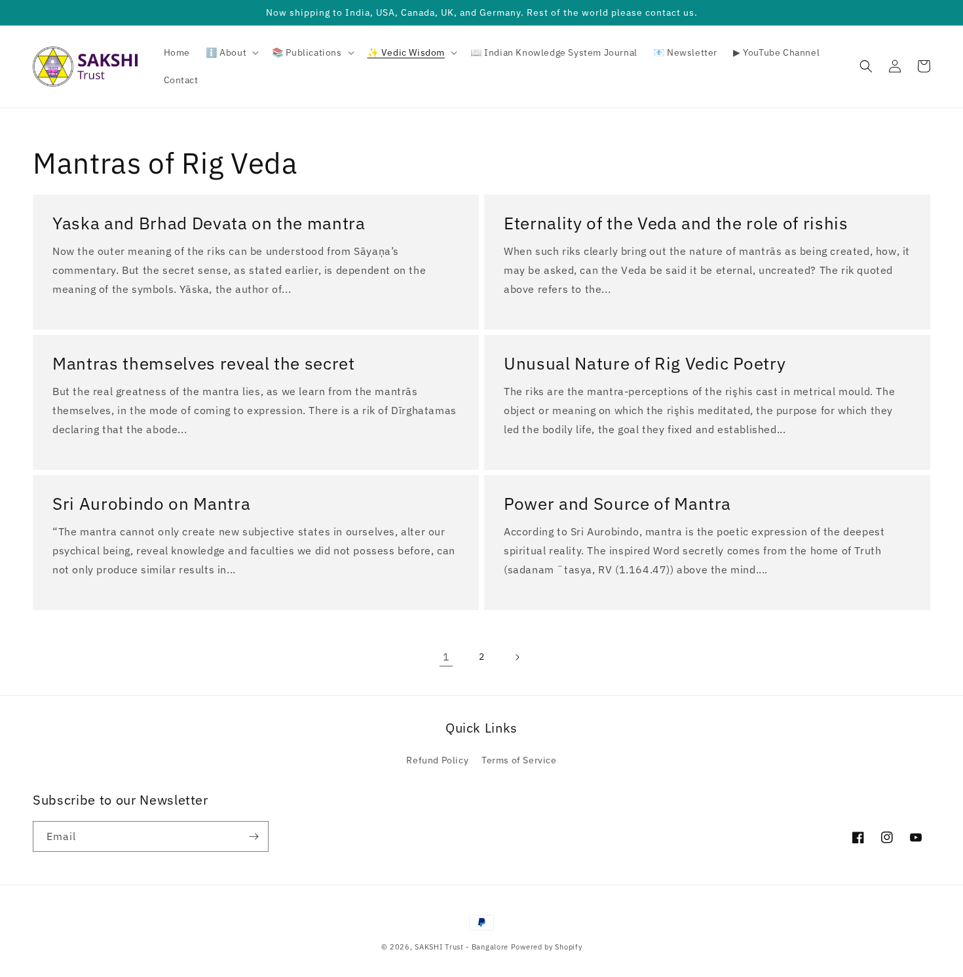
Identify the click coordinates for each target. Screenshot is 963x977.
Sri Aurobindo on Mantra (151, 503)
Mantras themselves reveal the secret (203, 363)
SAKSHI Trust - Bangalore (461, 946)
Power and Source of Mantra (617, 503)
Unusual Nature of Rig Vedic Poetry (644, 363)
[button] (231, 52)
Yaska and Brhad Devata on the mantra (209, 223)
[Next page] (516, 657)
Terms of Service (519, 760)
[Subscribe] (253, 836)
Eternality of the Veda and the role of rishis (676, 223)
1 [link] (446, 656)
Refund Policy (437, 760)
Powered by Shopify (546, 946)
